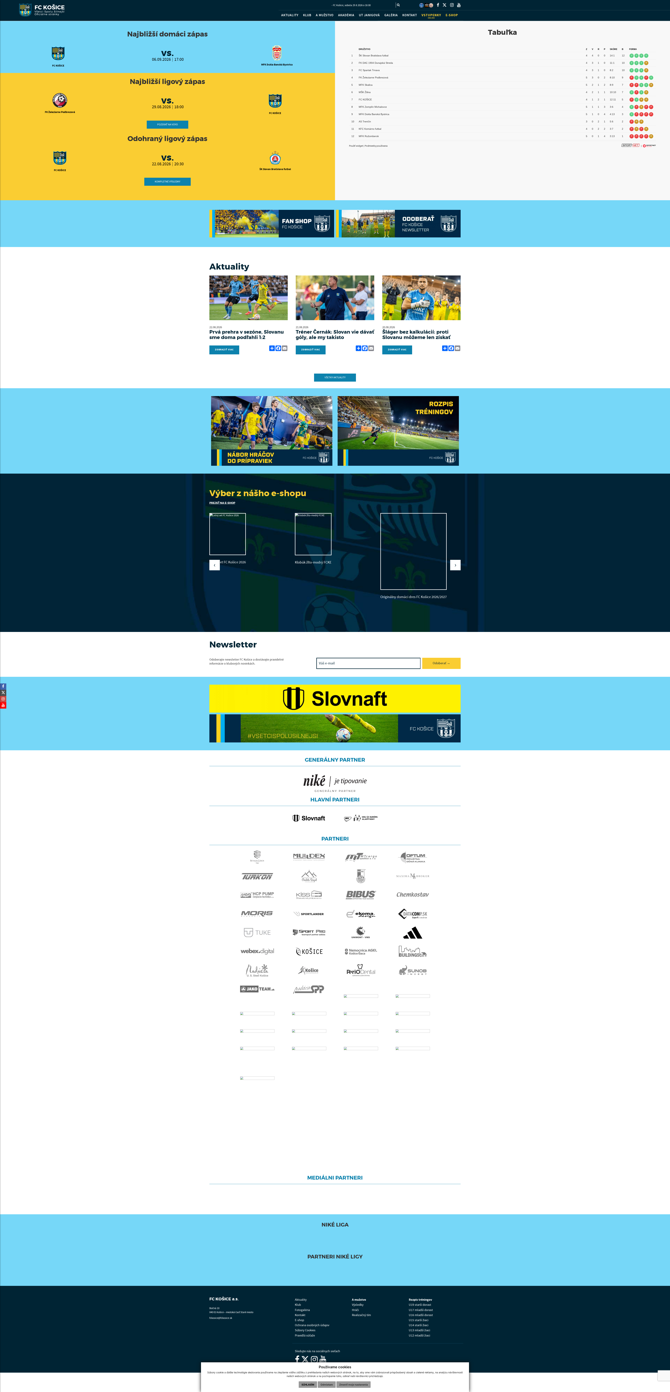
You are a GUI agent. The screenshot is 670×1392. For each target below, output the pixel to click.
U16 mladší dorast (421, 1311)
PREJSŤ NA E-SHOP (222, 503)
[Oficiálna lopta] (369, 1232)
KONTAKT (409, 15)
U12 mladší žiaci (419, 1331)
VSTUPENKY (431, 16)
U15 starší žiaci (418, 1316)
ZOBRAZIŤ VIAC (224, 349)
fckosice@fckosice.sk (220, 1314)
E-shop (299, 1316)
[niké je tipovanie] (312, 1264)
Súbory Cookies (305, 1326)
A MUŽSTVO (325, 15)
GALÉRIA (391, 15)
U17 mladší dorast (421, 1306)
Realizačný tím (361, 1311)
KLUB (307, 15)
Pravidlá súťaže (305, 1331)
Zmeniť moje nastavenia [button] (353, 1384)
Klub (298, 1301)
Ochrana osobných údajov (312, 1321)
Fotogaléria (302, 1306)
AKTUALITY (290, 15)
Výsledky (357, 1301)
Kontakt (300, 1311)
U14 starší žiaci (418, 1321)
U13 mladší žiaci (419, 1326)
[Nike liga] (427, 5)
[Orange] (363, 1264)
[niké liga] (306, 1232)
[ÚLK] (421, 5)
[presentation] (214, 565)
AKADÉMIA (346, 15)
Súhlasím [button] (308, 1384)
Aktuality (301, 1296)
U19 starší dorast (420, 1301)
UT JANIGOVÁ (369, 15)
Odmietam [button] (327, 1384)
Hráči (355, 1306)
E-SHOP (452, 15)
